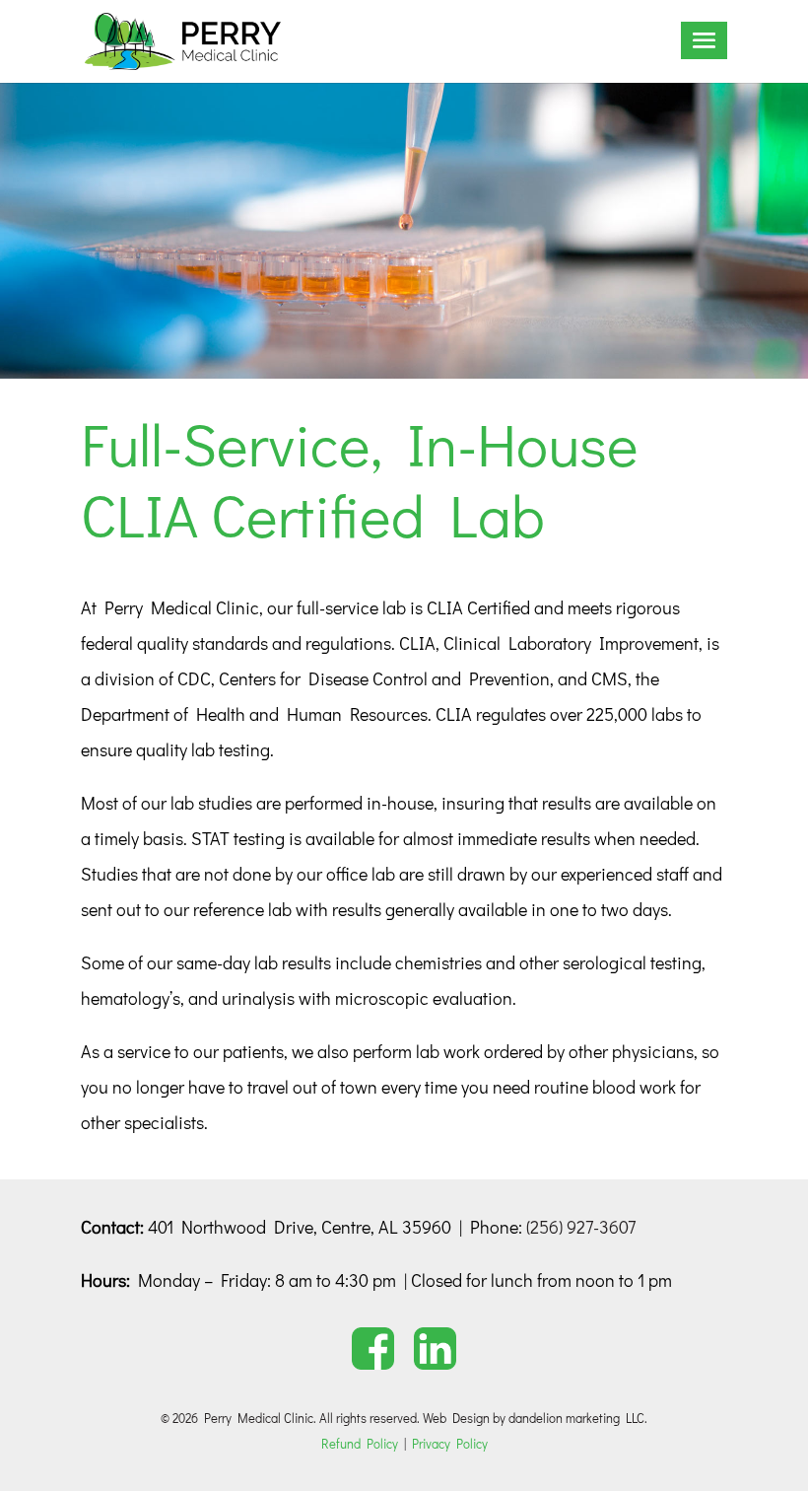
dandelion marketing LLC (576, 1417)
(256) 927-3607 (581, 1227)
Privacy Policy (450, 1443)
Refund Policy (359, 1443)
